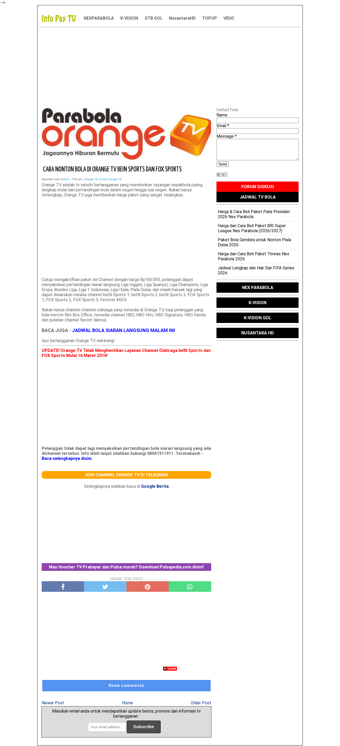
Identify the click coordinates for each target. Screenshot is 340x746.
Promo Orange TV (110, 179)
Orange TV (90, 179)
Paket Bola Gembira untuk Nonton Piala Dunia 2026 (254, 242)
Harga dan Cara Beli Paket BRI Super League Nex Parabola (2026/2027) (252, 228)
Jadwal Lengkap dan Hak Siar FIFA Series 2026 (256, 270)
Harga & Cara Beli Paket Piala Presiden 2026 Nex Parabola (254, 214)
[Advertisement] (170, 66)
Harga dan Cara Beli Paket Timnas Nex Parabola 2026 (253, 256)
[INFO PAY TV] (61, 18)
